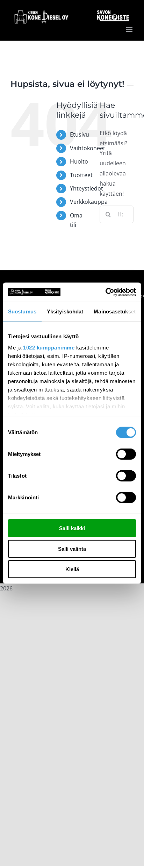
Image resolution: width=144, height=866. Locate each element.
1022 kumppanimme (48, 347)
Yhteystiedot (86, 188)
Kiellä (72, 569)
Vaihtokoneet (87, 148)
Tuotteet (81, 175)
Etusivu (79, 134)
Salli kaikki (72, 528)
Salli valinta (72, 549)
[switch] (126, 454)
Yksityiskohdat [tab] (65, 311)
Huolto (79, 161)
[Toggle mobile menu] (130, 29)
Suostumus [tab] (22, 311)
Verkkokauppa (89, 202)
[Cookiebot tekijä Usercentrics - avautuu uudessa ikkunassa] (105, 292)
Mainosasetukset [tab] (115, 311)
